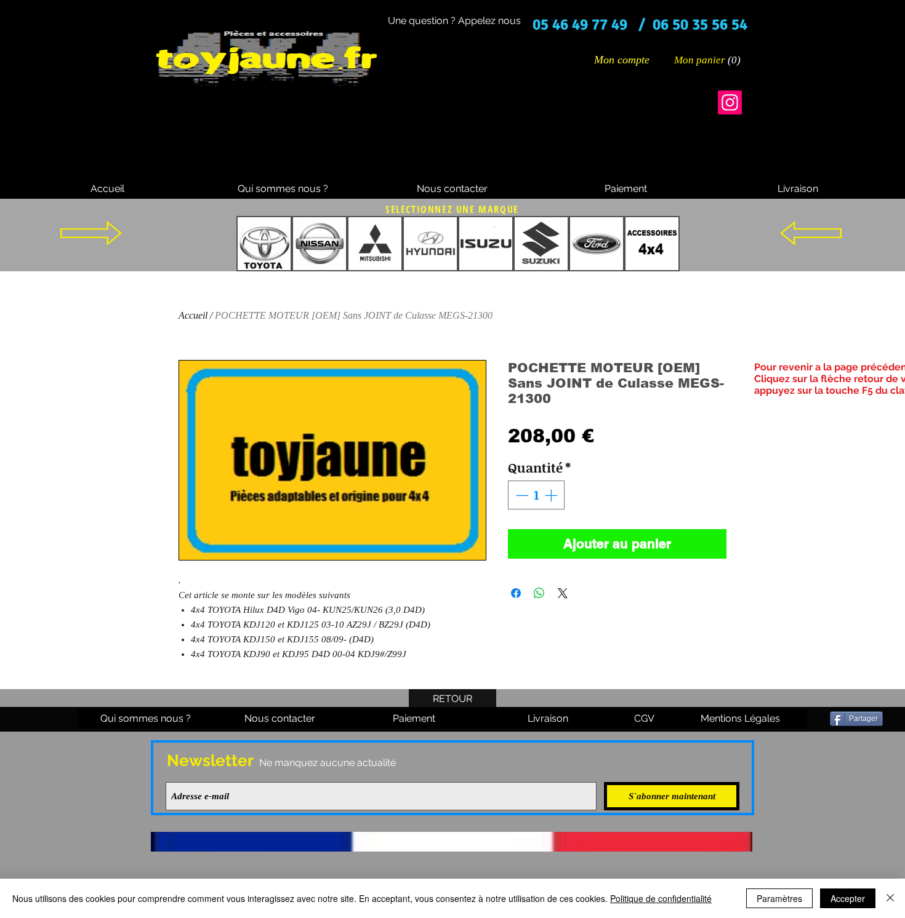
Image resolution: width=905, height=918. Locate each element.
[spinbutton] (536, 495)
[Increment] (552, 495)
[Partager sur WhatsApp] (539, 593)
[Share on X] (562, 593)
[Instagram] (730, 102)
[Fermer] (890, 898)
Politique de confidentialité (661, 898)
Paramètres (779, 898)
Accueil (193, 315)
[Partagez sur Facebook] (516, 593)
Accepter (848, 898)
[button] (708, 60)
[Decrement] (521, 495)
